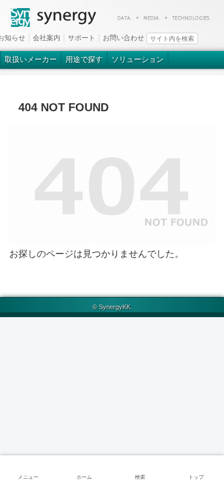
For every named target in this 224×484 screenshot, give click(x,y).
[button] (217, 37)
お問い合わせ (123, 38)
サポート (81, 38)
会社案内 (46, 38)
